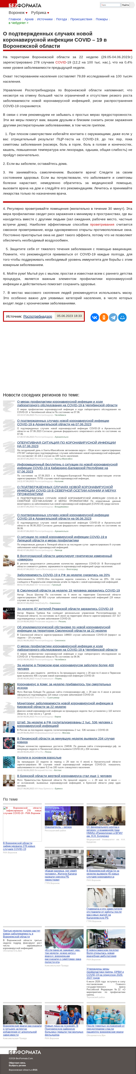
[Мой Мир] (122, 317)
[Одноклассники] (104, 317)
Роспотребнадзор (37, 316)
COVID (60, 62)
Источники (45, 19)
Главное (15, 19)
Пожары (102, 19)
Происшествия (81, 19)
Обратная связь (17, 1063)
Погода (61, 19)
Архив (29, 19)
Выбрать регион (17, 1065)
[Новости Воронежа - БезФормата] (21, 4)
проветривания (102, 224)
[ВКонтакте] (94, 317)
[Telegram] (113, 317)
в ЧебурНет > (19, 23)
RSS (35, 1070)
